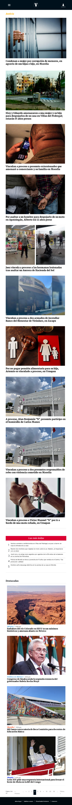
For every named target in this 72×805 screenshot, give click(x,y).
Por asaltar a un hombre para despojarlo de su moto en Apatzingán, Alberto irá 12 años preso (35, 218)
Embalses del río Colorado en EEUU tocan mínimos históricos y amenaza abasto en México (32, 629)
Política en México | (15, 677)
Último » (62, 792)
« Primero (17, 792)
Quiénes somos (28, 801)
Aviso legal (18, 801)
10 (46, 791)
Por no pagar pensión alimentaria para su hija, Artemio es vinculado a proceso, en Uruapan (32, 370)
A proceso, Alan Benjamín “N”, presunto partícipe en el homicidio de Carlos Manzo (36, 420)
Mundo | (11, 777)
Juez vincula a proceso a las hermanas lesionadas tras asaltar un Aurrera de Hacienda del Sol (34, 269)
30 (54, 791)
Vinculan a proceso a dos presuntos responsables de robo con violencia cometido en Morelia (35, 471)
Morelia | (11, 727)
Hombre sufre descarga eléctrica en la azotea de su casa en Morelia (33, 565)
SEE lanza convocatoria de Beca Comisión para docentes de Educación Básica (36, 730)
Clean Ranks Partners (42, 801)
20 (50, 791)
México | (11, 626)
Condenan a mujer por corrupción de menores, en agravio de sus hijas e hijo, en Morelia (34, 62)
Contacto (54, 801)
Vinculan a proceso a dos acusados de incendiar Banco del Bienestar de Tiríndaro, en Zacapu (32, 319)
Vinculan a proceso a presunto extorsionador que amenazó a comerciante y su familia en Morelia (34, 168)
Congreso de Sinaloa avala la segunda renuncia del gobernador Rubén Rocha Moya (32, 680)
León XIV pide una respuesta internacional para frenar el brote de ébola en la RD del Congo (35, 780)
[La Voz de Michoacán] (36, 4)
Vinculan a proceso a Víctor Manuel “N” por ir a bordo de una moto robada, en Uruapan (33, 521)
